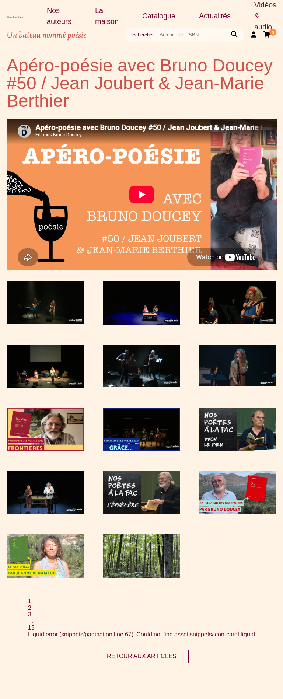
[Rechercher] (234, 34)
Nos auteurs (59, 15)
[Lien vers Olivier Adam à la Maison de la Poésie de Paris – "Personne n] (141, 385)
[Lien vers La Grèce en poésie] (237, 322)
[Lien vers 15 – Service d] (45, 385)
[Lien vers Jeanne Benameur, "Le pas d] (45, 576)
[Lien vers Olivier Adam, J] (45, 322)
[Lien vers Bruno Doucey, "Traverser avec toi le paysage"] (237, 512)
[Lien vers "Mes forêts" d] (141, 576)
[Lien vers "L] (141, 512)
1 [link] (29, 601)
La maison (107, 15)
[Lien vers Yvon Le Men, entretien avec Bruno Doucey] (237, 449)
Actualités (215, 16)
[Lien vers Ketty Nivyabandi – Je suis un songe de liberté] (141, 322)
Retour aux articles (142, 656)
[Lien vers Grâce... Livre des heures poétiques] (141, 449)
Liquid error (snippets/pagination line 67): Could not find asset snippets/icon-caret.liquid (141, 634)
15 (31, 628)
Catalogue (158, 16)
